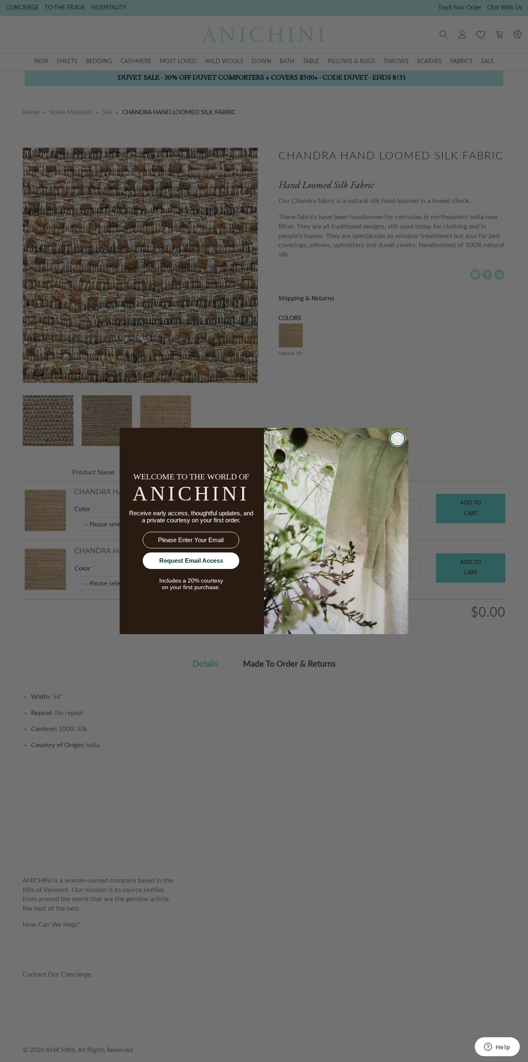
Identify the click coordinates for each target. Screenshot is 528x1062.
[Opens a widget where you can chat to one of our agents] (497, 1047)
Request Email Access (191, 560)
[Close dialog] (397, 438)
